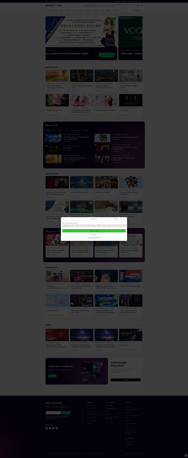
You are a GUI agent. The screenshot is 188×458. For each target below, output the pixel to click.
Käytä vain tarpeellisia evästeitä (94, 237)
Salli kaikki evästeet (94, 230)
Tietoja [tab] (116, 218)
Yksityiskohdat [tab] (94, 218)
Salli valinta (94, 234)
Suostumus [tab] (72, 219)
